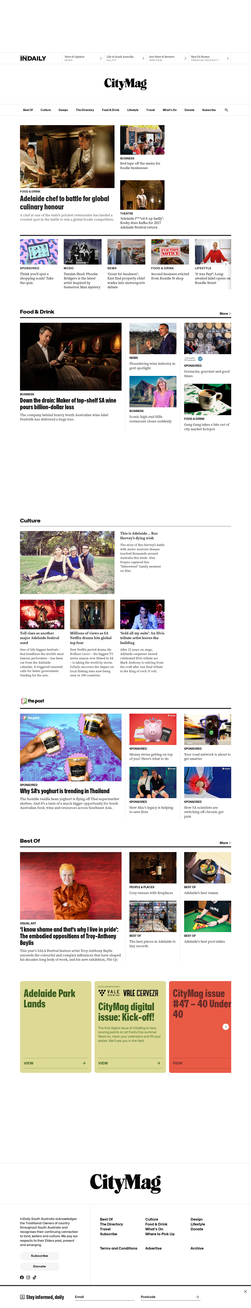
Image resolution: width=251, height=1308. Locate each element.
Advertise (153, 1248)
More (224, 314)
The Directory (85, 110)
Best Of (28, 110)
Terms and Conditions (118, 1248)
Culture (46, 110)
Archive (197, 1248)
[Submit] (196, 1297)
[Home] (41, 58)
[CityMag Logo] (125, 84)
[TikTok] (34, 1277)
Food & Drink (110, 110)
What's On (170, 110)
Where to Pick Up (160, 1234)
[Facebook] (22, 1277)
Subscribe (209, 110)
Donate (189, 110)
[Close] (245, 1291)
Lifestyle (132, 110)
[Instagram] (28, 1277)
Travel (150, 110)
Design (63, 110)
